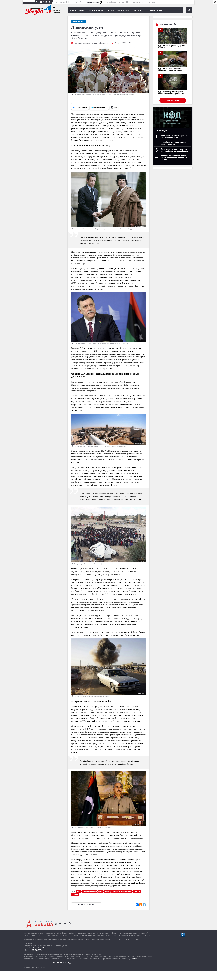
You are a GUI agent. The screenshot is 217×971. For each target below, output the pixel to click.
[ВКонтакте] (137, 904)
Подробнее (135, 959)
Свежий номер (155, 10)
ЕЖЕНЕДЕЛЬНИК (92, 2)
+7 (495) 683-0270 (35, 950)
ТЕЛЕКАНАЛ (61, 2)
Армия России (77, 10)
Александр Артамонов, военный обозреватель (91, 43)
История (138, 10)
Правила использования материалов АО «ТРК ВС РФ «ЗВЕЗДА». (48, 963)
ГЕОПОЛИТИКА (96, 10)
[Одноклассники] (140, 904)
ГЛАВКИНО (151, 2)
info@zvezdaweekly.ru (38, 948)
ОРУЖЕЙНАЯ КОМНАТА (118, 10)
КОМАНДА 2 (138, 2)
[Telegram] (144, 904)
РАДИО (76, 2)
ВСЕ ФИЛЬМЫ (173, 100)
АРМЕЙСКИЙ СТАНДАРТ (116, 2)
